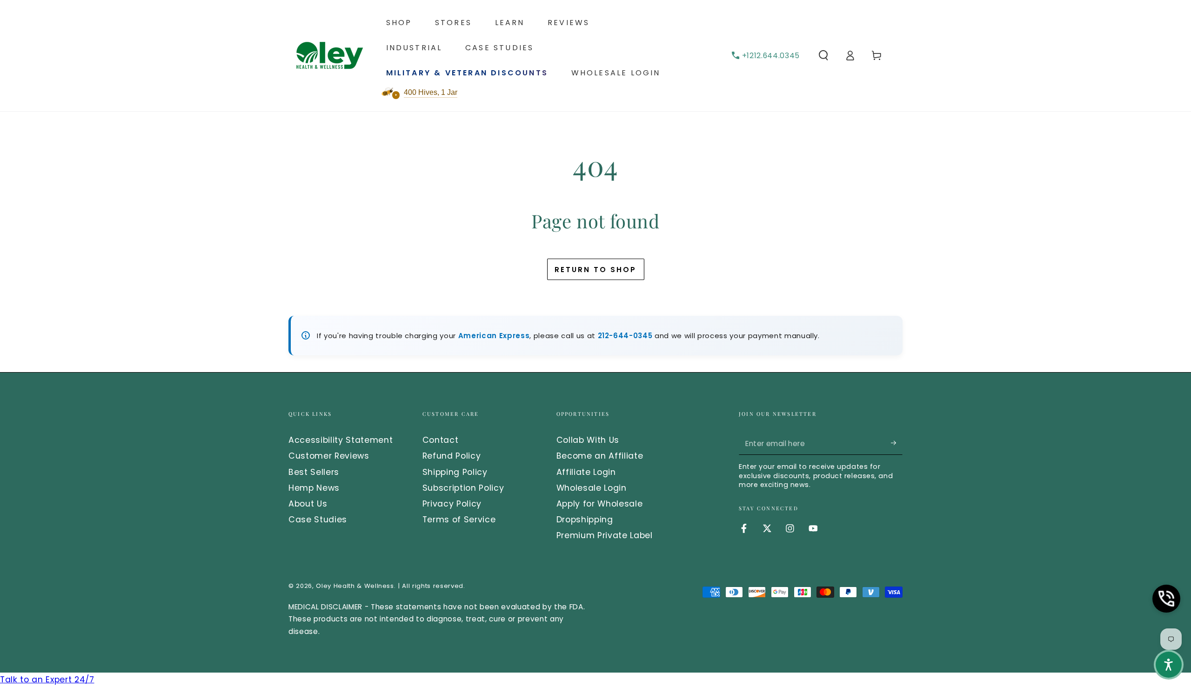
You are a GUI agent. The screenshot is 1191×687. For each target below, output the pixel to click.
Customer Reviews (328, 455)
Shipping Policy (455, 472)
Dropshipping (584, 519)
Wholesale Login (591, 488)
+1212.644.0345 (771, 55)
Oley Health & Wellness (355, 585)
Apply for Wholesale (599, 503)
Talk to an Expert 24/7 (47, 679)
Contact (440, 440)
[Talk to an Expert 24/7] (1166, 599)
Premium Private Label (604, 535)
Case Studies (317, 519)
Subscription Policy (463, 488)
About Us (307, 503)
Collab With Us (587, 440)
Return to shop (595, 269)
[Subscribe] (897, 443)
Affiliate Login (586, 472)
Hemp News (314, 488)
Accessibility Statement (340, 440)
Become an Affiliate (599, 455)
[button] (823, 55)
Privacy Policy (452, 503)
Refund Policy (451, 455)
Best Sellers (313, 472)
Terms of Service (459, 519)
